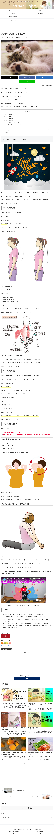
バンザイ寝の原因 (9, 116)
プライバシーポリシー (14, 831)
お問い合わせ (40, 831)
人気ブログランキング (6, 645)
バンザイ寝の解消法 (9, 120)
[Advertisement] (27, 28)
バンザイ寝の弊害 (9, 118)
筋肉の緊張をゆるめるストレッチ (13, 123)
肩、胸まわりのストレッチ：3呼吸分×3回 (17, 127)
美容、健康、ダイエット (7, 649)
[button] (51, 817)
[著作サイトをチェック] (27, 678)
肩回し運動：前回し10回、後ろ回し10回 (17, 125)
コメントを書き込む (27, 808)
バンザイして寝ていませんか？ (11, 114)
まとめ (6, 133)
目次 (25, 112)
